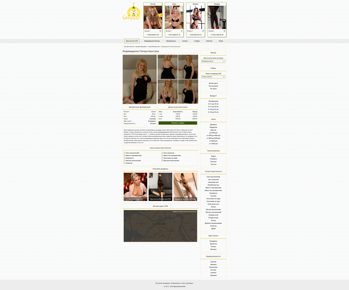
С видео (197, 41)
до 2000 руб (213, 133)
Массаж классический (171, 160)
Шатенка (213, 249)
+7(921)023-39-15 (195, 35)
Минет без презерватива (172, 155)
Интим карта (213, 83)
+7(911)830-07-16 (174, 35)
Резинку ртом (213, 215)
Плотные (213, 161)
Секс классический (132, 153)
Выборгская (134, 107)
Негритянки (213, 267)
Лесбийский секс (213, 185)
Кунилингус (130, 158)
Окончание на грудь (170, 158)
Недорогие (213, 127)
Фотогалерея (213, 86)
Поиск (221, 41)
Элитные (209, 41)
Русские (213, 270)
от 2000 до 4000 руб (213, 135)
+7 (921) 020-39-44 (217, 35)
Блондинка (213, 241)
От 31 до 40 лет (213, 107)
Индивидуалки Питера (152, 41)
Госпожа (213, 196)
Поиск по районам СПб (213, 74)
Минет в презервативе (134, 155)
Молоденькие (213, 101)
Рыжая (213, 246)
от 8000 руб (213, 141)
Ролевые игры (213, 218)
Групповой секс (213, 182)
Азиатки (213, 262)
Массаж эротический (133, 160)
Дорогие (213, 130)
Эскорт (213, 207)
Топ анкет (213, 89)
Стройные (213, 159)
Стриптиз (129, 163)
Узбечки (213, 273)
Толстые (213, 164)
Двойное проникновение (213, 223)
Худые (213, 156)
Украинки (213, 275)
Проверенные (171, 41)
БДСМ (213, 229)
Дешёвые (213, 124)
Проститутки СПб (132, 41)
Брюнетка (213, 244)
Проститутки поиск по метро (213, 58)
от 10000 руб (213, 144)
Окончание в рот (213, 204)
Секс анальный (169, 153)
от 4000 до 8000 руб (213, 138)
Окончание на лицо (213, 201)
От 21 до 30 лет (213, 104)
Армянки (213, 264)
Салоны (185, 41)
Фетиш (213, 220)
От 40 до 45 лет (213, 109)
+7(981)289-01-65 (153, 35)
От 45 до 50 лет (213, 112)
